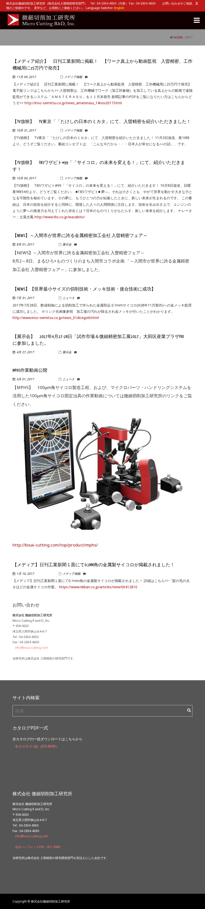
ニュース (68, 298)
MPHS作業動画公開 (29, 370)
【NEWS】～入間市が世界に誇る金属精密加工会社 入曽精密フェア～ (80, 236)
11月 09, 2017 (26, 77)
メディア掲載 (73, 77)
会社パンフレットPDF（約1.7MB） (38, 847)
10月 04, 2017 (26, 178)
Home (178, 37)
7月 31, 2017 (25, 298)
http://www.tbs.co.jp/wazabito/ (59, 216)
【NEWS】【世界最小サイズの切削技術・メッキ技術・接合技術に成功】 (84, 289)
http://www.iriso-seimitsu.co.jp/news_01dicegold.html (55, 317)
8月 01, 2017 (25, 244)
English (119, 8)
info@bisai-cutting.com (31, 648)
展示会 (67, 244)
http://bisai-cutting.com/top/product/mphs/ (55, 545)
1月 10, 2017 (25, 574)
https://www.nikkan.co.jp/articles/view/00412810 (98, 586)
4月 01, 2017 (25, 379)
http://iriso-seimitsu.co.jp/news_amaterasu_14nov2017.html (73, 102)
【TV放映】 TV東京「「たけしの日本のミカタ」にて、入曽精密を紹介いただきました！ (101, 122)
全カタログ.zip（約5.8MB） (37, 746)
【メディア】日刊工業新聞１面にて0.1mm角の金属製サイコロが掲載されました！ (93, 565)
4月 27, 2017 (25, 352)
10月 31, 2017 (26, 130)
